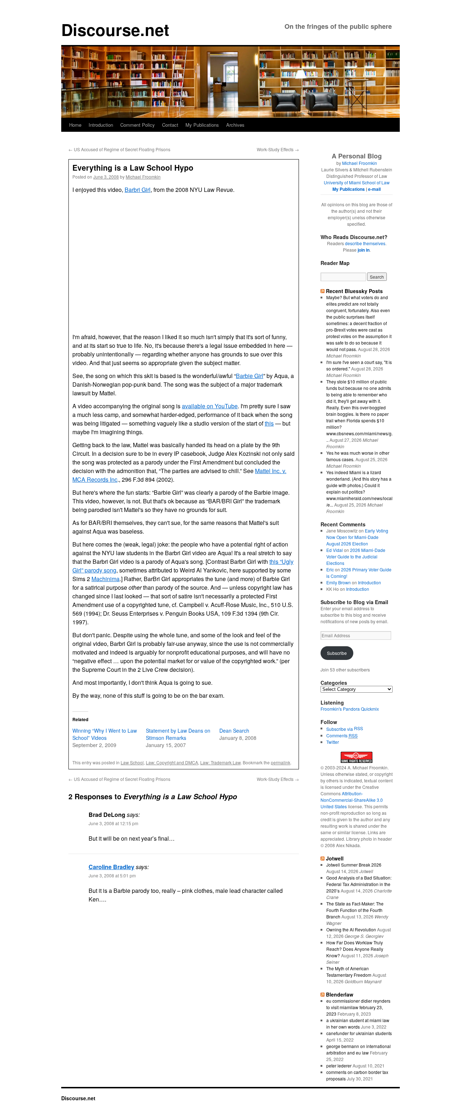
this (269, 423)
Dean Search (234, 730)
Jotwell (335, 858)
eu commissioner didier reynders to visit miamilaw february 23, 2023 (358, 1007)
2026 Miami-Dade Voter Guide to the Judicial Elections (355, 556)
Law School (132, 762)
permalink (280, 762)
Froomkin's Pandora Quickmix (350, 709)
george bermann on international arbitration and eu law (358, 1049)
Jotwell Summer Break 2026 (353, 865)
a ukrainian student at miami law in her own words (357, 1023)
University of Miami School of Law (357, 182)
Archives (235, 124)
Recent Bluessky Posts (354, 291)
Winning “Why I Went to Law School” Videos (104, 734)
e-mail (374, 189)
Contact (170, 124)
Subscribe (337, 653)
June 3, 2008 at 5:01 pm (112, 875)
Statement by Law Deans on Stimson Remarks (178, 734)
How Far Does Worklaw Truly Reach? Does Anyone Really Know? (354, 948)
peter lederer (339, 1065)
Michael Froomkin (143, 177)
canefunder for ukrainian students (359, 1033)
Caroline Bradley (111, 867)
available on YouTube (210, 406)
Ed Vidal (334, 550)
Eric (330, 569)
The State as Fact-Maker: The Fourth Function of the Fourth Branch (355, 910)
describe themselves (365, 243)
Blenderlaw (339, 994)
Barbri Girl (138, 189)
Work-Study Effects (278, 149)
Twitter (332, 742)
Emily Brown (338, 582)
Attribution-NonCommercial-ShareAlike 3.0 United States (352, 799)
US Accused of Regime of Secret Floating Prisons (119, 149)
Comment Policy (137, 124)
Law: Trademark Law (220, 762)
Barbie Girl (249, 376)
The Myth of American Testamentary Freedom (348, 971)
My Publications (202, 124)
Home (75, 124)
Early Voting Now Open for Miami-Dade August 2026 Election (357, 537)
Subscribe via (340, 729)
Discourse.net (115, 29)
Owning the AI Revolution (351, 929)
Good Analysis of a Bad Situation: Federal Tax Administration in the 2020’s (358, 884)
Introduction (101, 124)
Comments (342, 735)
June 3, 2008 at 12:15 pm (113, 823)
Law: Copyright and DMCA (172, 762)
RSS (358, 728)
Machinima (105, 579)
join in (364, 250)
